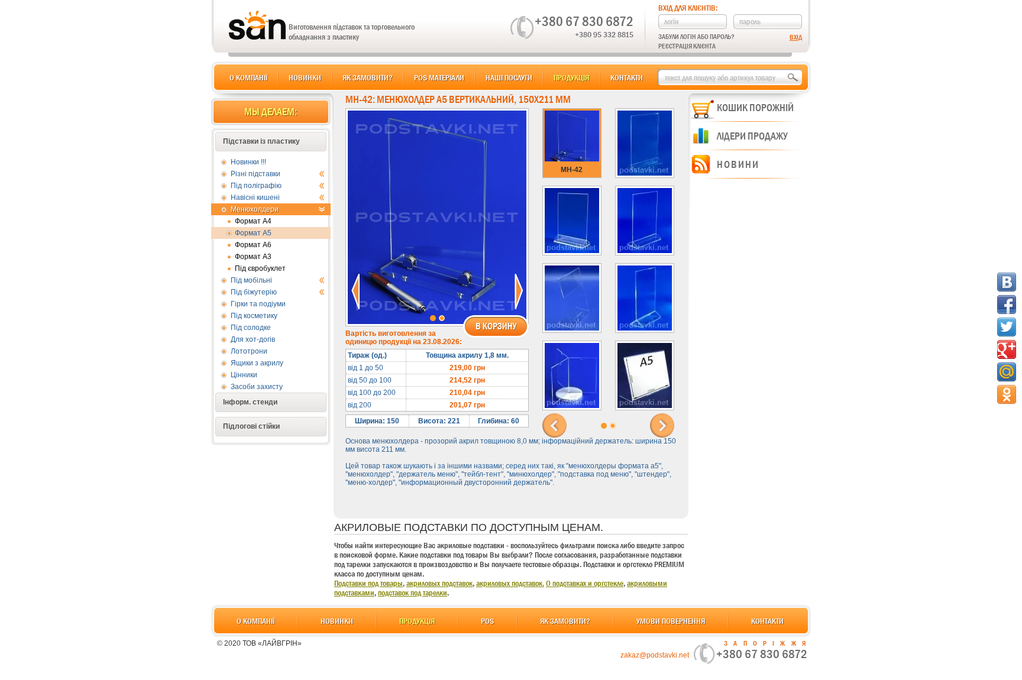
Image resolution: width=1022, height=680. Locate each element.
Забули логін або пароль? (696, 37)
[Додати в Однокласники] (1006, 394)
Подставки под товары (368, 583)
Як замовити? (367, 77)
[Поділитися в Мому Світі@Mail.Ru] (1006, 371)
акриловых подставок (439, 583)
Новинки (305, 77)
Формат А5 (253, 233)
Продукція (571, 77)
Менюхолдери (255, 209)
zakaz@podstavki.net (654, 655)
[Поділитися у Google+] (1006, 349)
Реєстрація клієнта (687, 46)
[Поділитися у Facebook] (1006, 304)
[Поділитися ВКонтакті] (1006, 282)
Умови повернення (670, 621)
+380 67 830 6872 (584, 21)
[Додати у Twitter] (1006, 327)
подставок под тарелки (412, 592)
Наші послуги (509, 77)
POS (487, 621)
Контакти (626, 77)
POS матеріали (439, 77)
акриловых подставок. (510, 583)
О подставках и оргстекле (584, 583)
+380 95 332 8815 (604, 34)
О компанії (248, 77)
